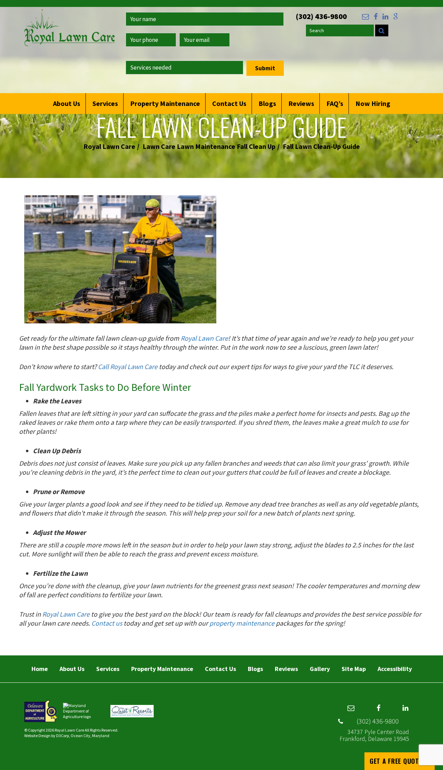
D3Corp (62, 735)
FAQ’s (334, 103)
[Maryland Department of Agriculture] (85, 710)
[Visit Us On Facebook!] (376, 16)
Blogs (267, 103)
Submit (265, 68)
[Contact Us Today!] (365, 16)
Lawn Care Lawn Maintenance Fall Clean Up (209, 146)
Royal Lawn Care (109, 146)
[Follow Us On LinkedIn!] (385, 16)
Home (39, 669)
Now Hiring (372, 103)
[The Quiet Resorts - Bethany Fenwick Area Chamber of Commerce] (132, 710)
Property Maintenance (165, 103)
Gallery (320, 669)
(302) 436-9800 (377, 721)
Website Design (37, 735)
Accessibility (395, 669)
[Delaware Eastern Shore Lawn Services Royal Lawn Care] (69, 31)
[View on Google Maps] (395, 16)
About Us (66, 103)
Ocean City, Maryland (90, 735)
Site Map (354, 669)
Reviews (301, 103)
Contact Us (229, 103)
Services (105, 103)
